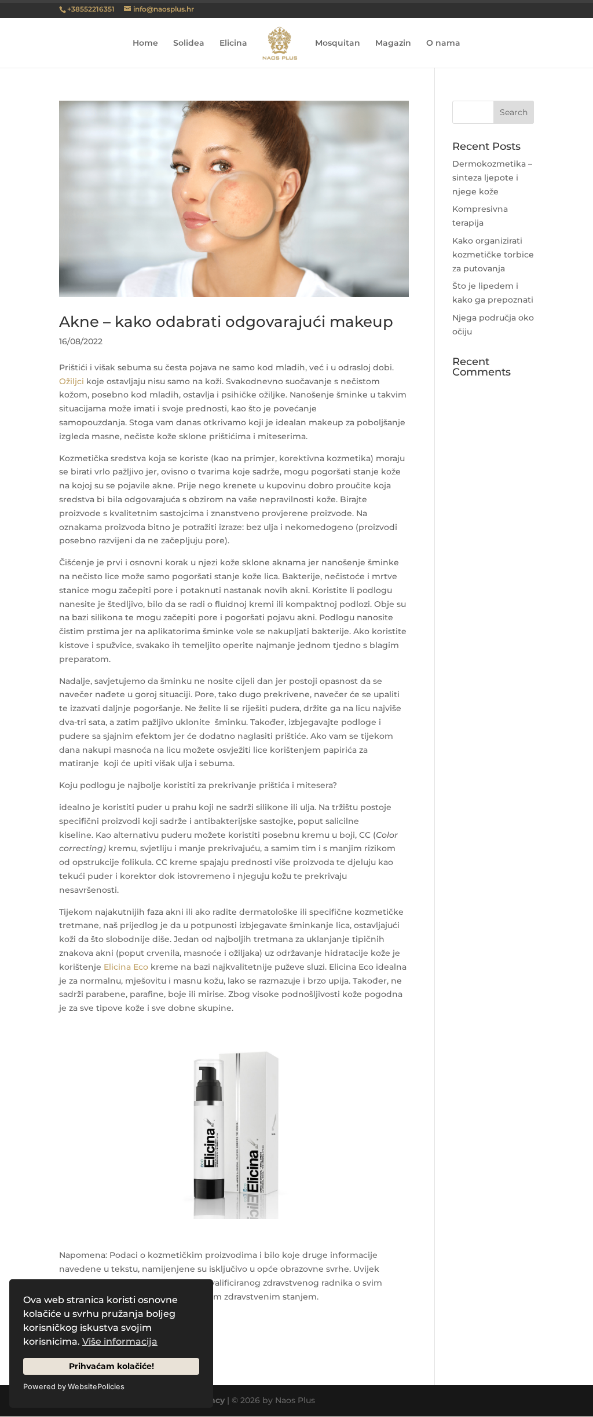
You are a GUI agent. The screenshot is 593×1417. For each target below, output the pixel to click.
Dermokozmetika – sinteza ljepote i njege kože (492, 178)
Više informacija (120, 1341)
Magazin (393, 43)
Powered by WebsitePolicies (74, 1386)
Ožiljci (71, 381)
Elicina (233, 43)
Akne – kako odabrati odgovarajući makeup (226, 321)
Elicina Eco (126, 967)
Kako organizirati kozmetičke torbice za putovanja (493, 254)
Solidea (188, 43)
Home (145, 43)
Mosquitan (337, 43)
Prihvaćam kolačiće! (111, 1366)
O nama (443, 43)
